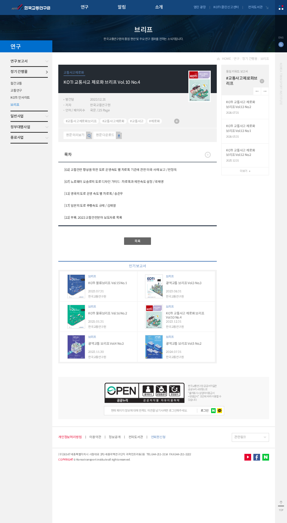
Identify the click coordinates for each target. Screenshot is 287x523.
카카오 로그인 (219, 410)
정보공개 (114, 437)
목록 (138, 241)
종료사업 (17, 137)
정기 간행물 (19, 72)
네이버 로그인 (213, 410)
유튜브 (247, 457)
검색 (281, 44)
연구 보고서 (19, 61)
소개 (159, 7)
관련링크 (240, 437)
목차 (67, 154)
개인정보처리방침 (69, 437)
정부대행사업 (20, 127)
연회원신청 (158, 437)
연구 (85, 7)
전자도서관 (255, 7)
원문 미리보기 (75, 135)
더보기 (176, 121)
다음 (265, 91)
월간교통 (16, 83)
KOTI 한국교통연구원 (30, 7)
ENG (280, 37)
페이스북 (256, 457)
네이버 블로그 (265, 457)
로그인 (204, 410)
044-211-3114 (159, 454)
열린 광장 (200, 7)
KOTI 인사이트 (20, 97)
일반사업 (17, 116)
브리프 (14, 105)
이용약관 (95, 437)
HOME (226, 59)
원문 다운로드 (105, 135)
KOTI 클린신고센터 (226, 7)
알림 (122, 7)
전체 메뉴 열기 (281, 7)
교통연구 (16, 90)
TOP (281, 510)
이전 (257, 91)
